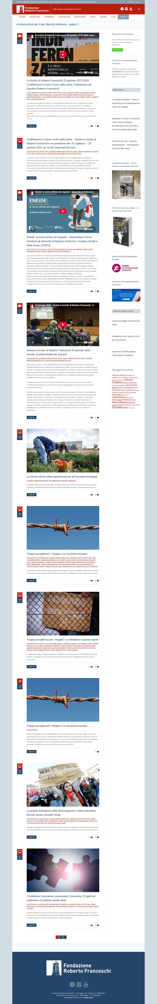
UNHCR (60, 566)
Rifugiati (36, 566)
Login (137, 2)
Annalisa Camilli (82, 249)
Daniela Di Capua (32, 646)
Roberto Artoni (93, 906)
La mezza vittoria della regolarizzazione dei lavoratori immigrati (62, 476)
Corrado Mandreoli (46, 95)
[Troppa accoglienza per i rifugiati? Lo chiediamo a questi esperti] (63, 613)
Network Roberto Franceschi (69, 564)
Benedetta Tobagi (89, 93)
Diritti (135, 383)
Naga (57, 564)
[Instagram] (126, 9)
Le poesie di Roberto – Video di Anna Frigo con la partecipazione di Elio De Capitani (126, 103)
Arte (133, 375)
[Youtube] (130, 9)
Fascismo (134, 387)
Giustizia (137, 390)
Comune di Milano (32, 95)
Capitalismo (115, 377)
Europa (127, 387)
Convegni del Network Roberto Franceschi (54, 558)
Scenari (120, 405)
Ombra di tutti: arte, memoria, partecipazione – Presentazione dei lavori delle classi (125, 145)
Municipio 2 (38, 97)
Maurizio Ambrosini (61, 154)
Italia (122, 395)
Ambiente (115, 375)
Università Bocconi (38, 99)
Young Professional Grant (56, 823)
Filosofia (116, 390)
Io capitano (38, 154)
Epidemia (115, 387)
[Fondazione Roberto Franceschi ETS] (78, 967)
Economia (132, 385)
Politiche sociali (82, 906)
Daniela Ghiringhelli (39, 562)
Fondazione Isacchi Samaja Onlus (84, 646)
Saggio (114, 405)
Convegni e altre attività (48, 93)
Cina (121, 377)
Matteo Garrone (48, 154)
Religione (131, 402)
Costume (128, 380)
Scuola (133, 405)
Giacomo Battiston (59, 95)
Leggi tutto (31, 126)
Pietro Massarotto (86, 564)
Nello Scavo (45, 361)
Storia (125, 407)
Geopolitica (130, 390)
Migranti (58, 252)
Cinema (125, 377)
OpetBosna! (53, 361)
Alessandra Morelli (34, 560)
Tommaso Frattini (51, 566)
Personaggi (117, 400)
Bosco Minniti (60, 560)
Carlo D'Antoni (71, 560)
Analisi (130, 375)
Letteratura (118, 397)
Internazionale (131, 392)
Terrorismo (131, 408)
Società (117, 407)
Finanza (123, 390)
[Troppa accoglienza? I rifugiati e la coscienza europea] (63, 528)
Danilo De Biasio (51, 562)
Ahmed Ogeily (78, 93)
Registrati (131, 2)
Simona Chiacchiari (72, 97)
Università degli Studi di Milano (87, 566)
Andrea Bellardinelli (48, 560)
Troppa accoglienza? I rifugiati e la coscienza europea (57, 553)
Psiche (133, 400)
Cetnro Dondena (82, 560)
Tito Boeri (30, 823)
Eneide (90, 249)
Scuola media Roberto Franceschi (53, 97)
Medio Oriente (129, 397)
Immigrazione (56, 481)
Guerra (114, 392)
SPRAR (42, 566)
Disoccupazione (38, 821)
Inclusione (37, 906)
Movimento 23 (62, 249)
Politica (126, 399)
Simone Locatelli (85, 97)
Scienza (127, 405)
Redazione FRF (33, 730)
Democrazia (127, 383)
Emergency (61, 562)
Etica (121, 387)
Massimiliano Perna (33, 252)
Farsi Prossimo (71, 562)
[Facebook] (122, 9)
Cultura (117, 382)
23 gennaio (69, 93)
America (123, 375)
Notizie (59, 93)
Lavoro (46, 821)
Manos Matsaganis (56, 821)
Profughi (30, 566)
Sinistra (138, 405)
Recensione (119, 402)
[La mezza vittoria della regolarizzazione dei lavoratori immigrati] (63, 450)
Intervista (116, 395)
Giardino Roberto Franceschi (77, 95)
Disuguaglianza (121, 385)
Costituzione (120, 380)
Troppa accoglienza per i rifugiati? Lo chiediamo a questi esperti (62, 639)
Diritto (113, 385)
